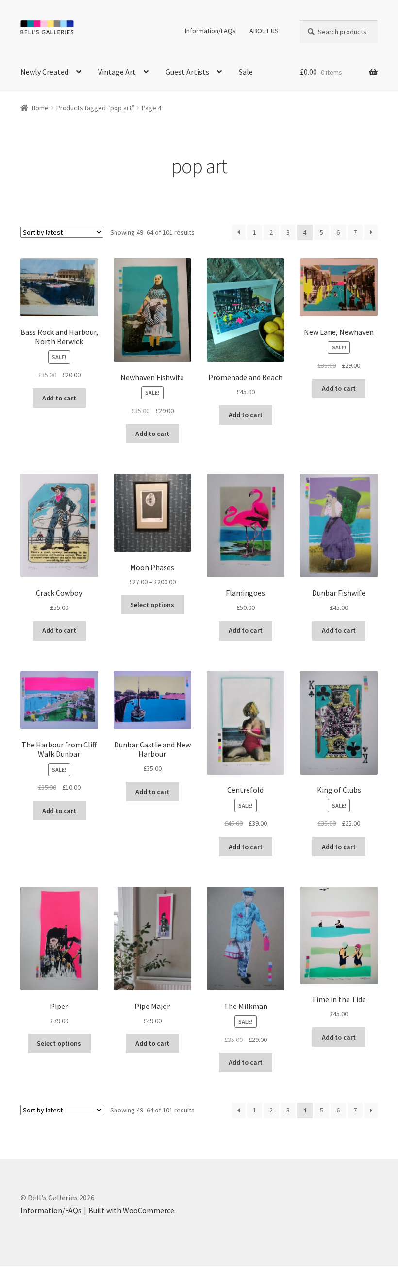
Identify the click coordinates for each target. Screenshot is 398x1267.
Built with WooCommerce (131, 1210)
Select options (152, 604)
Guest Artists (187, 72)
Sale (246, 72)
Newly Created (44, 72)
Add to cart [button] (59, 398)
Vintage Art (117, 72)
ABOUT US (264, 30)
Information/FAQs (210, 30)
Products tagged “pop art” (95, 108)
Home (40, 108)
